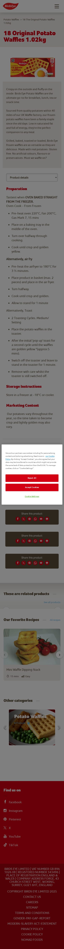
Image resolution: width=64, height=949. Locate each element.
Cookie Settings (32, 496)
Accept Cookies (32, 487)
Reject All (32, 478)
